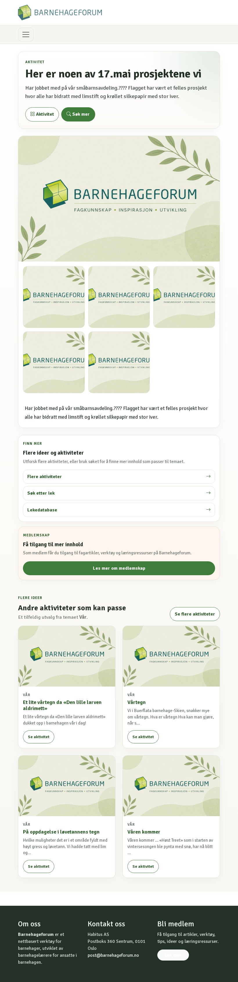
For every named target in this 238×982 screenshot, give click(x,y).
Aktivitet (44, 114)
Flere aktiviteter (44, 477)
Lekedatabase (42, 510)
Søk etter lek (41, 493)
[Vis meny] (26, 34)
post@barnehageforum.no (113, 955)
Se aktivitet (38, 736)
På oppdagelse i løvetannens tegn (61, 832)
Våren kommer (143, 832)
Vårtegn (136, 702)
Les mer (173, 955)
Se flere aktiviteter (195, 614)
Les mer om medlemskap (119, 568)
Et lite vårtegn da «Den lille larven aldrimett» (62, 705)
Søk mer (80, 114)
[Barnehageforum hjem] (60, 12)
